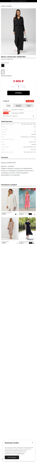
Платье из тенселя (24, 212)
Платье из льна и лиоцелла (26, 241)
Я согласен (12, 457)
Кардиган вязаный (7, 212)
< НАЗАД (4, 4)
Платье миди (5, 241)
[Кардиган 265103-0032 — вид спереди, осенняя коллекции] (9, 199)
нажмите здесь (20, 453)
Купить (18, 93)
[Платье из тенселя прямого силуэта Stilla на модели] (27, 199)
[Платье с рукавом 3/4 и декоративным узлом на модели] (9, 228)
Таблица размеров (6, 75)
